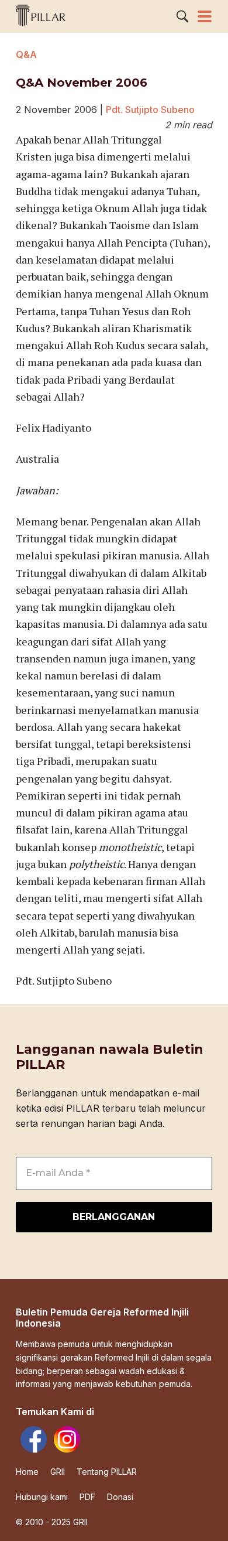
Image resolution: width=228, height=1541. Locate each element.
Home (27, 1472)
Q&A (26, 54)
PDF (87, 1497)
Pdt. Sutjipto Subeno (150, 109)
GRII (57, 1472)
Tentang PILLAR (107, 1472)
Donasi (120, 1497)
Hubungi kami (42, 1497)
